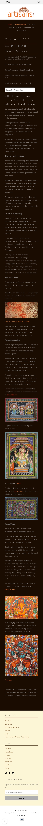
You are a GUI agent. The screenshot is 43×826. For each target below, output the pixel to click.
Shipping (7, 730)
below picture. (10, 589)
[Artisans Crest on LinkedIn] (13, 773)
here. (19, 483)
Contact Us (8, 724)
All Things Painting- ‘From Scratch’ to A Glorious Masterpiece (20, 100)
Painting (7, 755)
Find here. (8, 680)
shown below (12, 395)
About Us (8, 721)
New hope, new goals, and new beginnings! (19, 83)
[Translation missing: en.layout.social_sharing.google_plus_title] (21, 46)
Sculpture (8, 749)
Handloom (8, 765)
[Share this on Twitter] (11, 46)
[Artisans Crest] (21, 12)
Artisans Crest (24, 810)
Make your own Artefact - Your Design (17, 737)
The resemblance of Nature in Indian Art (18, 64)
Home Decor (9, 752)
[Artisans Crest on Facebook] (9, 773)
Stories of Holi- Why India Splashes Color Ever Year (20, 77)
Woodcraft (8, 761)
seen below (18, 491)
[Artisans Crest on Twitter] (6, 773)
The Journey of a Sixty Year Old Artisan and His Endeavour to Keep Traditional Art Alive (20, 58)
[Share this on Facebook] (14, 46)
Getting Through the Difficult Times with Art (19, 70)
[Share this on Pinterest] (18, 46)
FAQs (6, 734)
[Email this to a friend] (24, 46)
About (7, 768)
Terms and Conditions (12, 727)
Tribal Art (8, 758)
